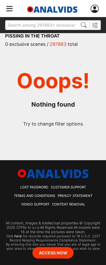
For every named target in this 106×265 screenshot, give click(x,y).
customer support (68, 187)
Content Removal (68, 204)
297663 (58, 44)
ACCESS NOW (53, 252)
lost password (34, 187)
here (18, 236)
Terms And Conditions (34, 196)
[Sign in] (96, 9)
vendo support (35, 204)
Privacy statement (75, 196)
